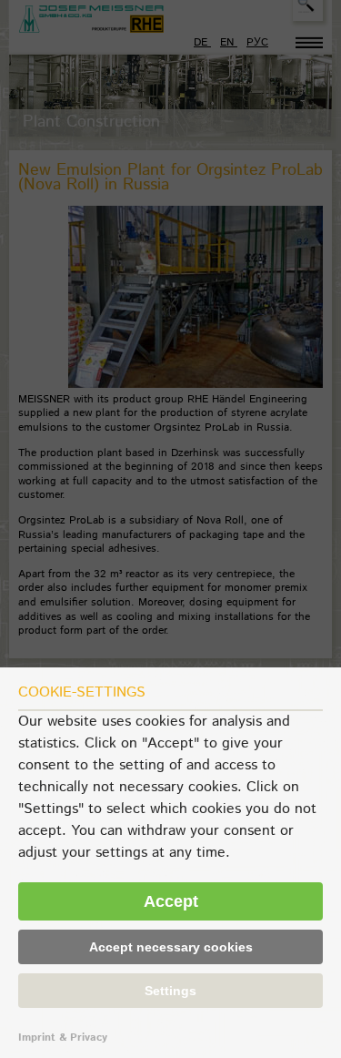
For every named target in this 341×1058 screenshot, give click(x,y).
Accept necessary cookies (171, 947)
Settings (170, 990)
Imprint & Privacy (62, 1037)
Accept (171, 901)
